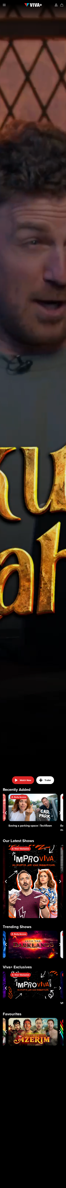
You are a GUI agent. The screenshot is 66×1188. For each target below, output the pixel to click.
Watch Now (25, 780)
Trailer (48, 780)
